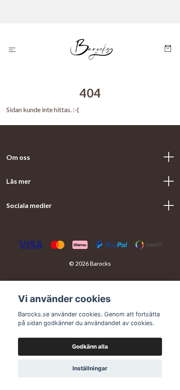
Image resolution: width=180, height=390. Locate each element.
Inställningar (90, 368)
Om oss (18, 157)
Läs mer (18, 181)
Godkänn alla (90, 346)
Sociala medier (29, 205)
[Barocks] (91, 49)
